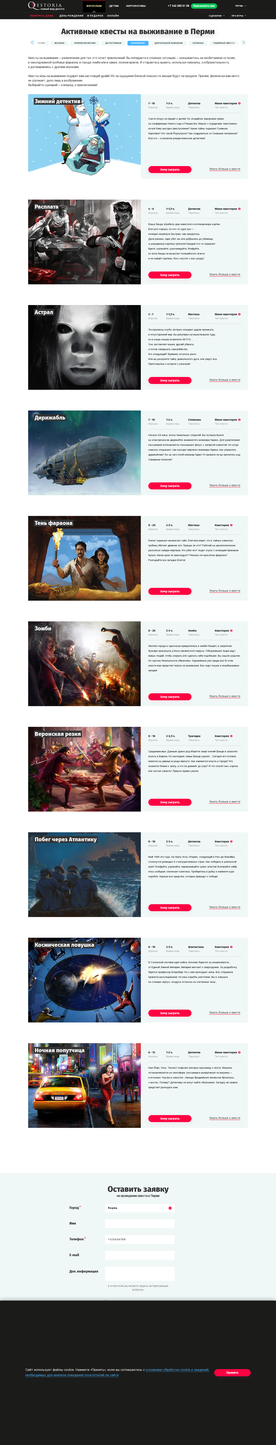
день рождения (71, 16)
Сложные (198, 43)
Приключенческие (85, 43)
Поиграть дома (42, 16)
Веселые (59, 43)
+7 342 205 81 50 (178, 6)
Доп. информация (83, 1271)
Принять (232, 1372)
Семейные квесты (224, 43)
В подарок (95, 16)
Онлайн (113, 16)
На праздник (37, 43)
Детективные (113, 43)
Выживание (138, 43)
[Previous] (33, 43)
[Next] (243, 43)
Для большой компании (169, 43)
